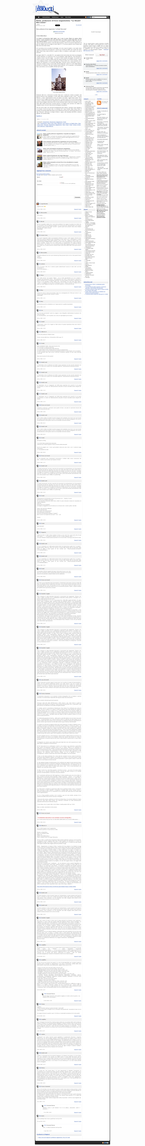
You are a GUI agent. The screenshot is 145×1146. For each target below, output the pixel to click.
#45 (40, 1004)
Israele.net (87, 253)
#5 (39, 252)
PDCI (86, 171)
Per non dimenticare (89, 173)
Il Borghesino (88, 247)
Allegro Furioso (88, 211)
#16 (40, 382)
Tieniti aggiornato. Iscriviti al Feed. (104, 102)
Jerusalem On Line (89, 254)
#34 (40, 647)
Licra (86, 261)
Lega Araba (87, 153)
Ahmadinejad (88, 103)
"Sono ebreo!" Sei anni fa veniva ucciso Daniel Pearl (103, 128)
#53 (45, 1125)
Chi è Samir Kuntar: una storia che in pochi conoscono (102, 152)
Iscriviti (45, 174)
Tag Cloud (102, 54)
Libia (86, 156)
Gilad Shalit (105, 190)
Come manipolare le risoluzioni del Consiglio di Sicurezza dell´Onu (103, 136)
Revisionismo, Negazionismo (56, 122)
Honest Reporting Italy (90, 242)
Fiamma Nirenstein (89, 241)
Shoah (64, 122)
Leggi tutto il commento (101, 60)
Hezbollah (105, 192)
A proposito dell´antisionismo (100, 142)
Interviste (87, 145)
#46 (40, 1019)
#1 (39, 203)
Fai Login (38, 174)
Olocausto (46, 124)
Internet (98, 193)
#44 (45, 993)
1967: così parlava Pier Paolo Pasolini (102, 160)
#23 (40, 465)
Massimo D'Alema (89, 162)
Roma (64, 124)
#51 (45, 1105)
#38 (40, 825)
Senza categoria (89, 187)
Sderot (86, 186)
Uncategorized (88, 200)
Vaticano (87, 204)
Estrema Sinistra (100, 186)
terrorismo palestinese (101, 216)
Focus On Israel (46, 8)
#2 (39, 212)
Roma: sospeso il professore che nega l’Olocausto (55, 155)
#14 (40, 362)
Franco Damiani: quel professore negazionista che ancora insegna (60, 141)
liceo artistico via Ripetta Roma (70, 123)
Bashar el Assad (88, 112)
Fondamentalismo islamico (102, 189)
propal (86, 177)
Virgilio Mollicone (49, 126)
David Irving (50, 123)
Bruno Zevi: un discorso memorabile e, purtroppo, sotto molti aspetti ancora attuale (102, 123)
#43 (40, 959)
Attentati (87, 111)
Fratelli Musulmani (89, 134)
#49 (40, 1067)
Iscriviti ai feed (85, 17)
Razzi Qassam (88, 181)
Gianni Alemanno (58, 123)
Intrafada (103, 193)
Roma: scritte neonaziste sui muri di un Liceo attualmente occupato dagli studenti (60, 163)
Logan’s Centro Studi (90, 262)
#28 (40, 543)
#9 (39, 301)
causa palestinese (89, 113)
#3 (39, 221)
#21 (40, 437)
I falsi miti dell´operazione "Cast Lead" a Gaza (102, 168)
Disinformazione (101, 183)
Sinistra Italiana (88, 190)
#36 (40, 693)
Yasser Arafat (88, 207)
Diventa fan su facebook (87, 17)
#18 (40, 405)
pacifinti (103, 202)
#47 (40, 1034)
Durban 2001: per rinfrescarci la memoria (102, 132)
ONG (86, 166)
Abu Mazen (87, 102)
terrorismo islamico (101, 214)
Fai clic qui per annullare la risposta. (43, 173)
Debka (86, 233)
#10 (40, 310)
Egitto (98, 185)
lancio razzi (103, 194)
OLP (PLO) (87, 165)
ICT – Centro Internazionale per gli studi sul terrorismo (90, 244)
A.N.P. (86, 101)
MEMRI (86, 266)
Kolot (86, 259)
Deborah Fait (88, 235)
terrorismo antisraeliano (101, 213)
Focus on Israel (88, 130)
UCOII (86, 199)
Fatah (104, 186)
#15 (40, 372)
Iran (106, 193)
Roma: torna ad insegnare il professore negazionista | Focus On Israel (54, 1137)
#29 (40, 556)
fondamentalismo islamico (102, 188)
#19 (40, 415)
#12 (40, 331)
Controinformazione (89, 118)
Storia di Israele (102, 208)
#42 (40, 944)
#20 (40, 426)
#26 (40, 523)
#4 (39, 235)
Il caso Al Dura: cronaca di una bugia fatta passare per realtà (102, 164)
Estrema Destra (103, 185)
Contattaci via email (90, 17)
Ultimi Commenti (89, 54)
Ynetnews (87, 277)
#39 (40, 892)
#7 (39, 275)
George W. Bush (89, 137)
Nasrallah (87, 163)
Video (86, 205)
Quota (80, 209)
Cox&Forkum (88, 232)
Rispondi (76, 209)
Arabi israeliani (88, 108)
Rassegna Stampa (89, 179)
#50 (40, 1086)
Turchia (87, 198)
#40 (40, 905)
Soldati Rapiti (88, 192)
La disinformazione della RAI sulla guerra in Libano (96, 294)
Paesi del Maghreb (89, 169)
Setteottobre (88, 273)
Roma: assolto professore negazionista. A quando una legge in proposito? (59, 134)
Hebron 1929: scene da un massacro (102, 145)
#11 (40, 321)
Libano (98, 198)
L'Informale (87, 260)
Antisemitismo (46, 122)
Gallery (86, 136)
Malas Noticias (88, 265)
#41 (40, 917)
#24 (40, 480)
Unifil (86, 202)
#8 (39, 290)
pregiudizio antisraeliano (101, 205)
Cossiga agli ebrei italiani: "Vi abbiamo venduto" (103, 148)
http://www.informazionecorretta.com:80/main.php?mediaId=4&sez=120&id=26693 (56, 886)
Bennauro (87, 214)
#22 (40, 455)
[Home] (38, 17)
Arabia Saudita (88, 109)
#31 (40, 580)
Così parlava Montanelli (102, 139)
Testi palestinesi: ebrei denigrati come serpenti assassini (102, 156)
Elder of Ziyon (88, 236)
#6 (39, 264)
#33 (40, 626)
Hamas (99, 192)
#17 (40, 393)
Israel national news (89, 252)
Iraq (86, 149)
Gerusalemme (100, 190)
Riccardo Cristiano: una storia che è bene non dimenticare (102, 118)
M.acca (86, 264)
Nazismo (103, 199)
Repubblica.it (39, 116)
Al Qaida (87, 105)
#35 (40, 679)
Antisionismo (101, 177)
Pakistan (87, 170)
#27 (40, 532)
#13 (40, 343)
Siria (105, 207)
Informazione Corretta (90, 250)
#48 (40, 1053)
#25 (40, 495)
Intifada (87, 146)
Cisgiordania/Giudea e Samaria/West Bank (103, 181)
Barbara (87, 213)
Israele (99, 194)
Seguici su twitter (89, 17)
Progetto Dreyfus (89, 272)
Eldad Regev (88, 124)
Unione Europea (89, 203)
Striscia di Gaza (102, 210)
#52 (40, 1115)
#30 (40, 568)
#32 (40, 593)
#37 (40, 813)
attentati (99, 178)
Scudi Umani (88, 185)
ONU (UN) (99, 202)
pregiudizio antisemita (101, 203)
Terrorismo (101, 211)
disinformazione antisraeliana (102, 184)
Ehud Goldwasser (89, 123)
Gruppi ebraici (88, 140)
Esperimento (88, 237)
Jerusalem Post (88, 255)
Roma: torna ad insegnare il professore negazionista (56, 148)
